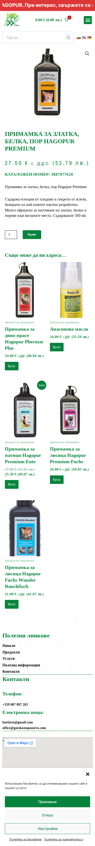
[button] (87, 774)
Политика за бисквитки (25, 839)
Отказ (47, 815)
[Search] (68, 37)
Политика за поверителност (64, 839)
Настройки (47, 828)
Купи (32, 234)
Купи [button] (11, 366)
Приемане (47, 801)
